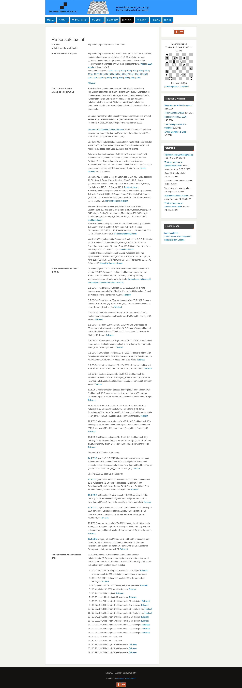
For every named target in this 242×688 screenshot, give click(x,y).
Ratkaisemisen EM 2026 (175, 117)
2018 (90, 74)
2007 (96, 78)
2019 (146, 71)
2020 (140, 71)
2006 (102, 78)
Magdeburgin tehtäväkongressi (178, 105)
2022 (128, 71)
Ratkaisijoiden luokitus (174, 240)
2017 (96, 74)
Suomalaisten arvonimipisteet (177, 236)
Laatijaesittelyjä (171, 233)
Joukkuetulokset (131, 187)
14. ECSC (92, 458)
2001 (132, 78)
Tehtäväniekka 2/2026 (174, 113)
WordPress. (131, 678)
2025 (110, 71)
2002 (126, 78)
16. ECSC (92, 495)
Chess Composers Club (175, 132)
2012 (126, 74)
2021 (134, 71)
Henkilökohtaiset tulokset (116, 201)
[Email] (181, 32)
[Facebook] (176, 32)
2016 (102, 74)
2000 (138, 78)
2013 (120, 74)
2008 (90, 78)
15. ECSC (92, 479)
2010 (138, 74)
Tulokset (127, 295)
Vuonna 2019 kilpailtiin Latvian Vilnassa (106, 130)
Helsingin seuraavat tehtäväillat (178, 155)
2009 (144, 74)
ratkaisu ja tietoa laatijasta (176, 86)
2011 (132, 74)
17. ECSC (92, 507)
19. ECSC (92, 539)
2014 (114, 74)
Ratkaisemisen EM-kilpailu (176, 196)
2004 (114, 78)
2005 (108, 78)
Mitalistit (91, 83)
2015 (108, 74)
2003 (120, 78)
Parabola (120, 678)
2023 (122, 71)
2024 (116, 71)
